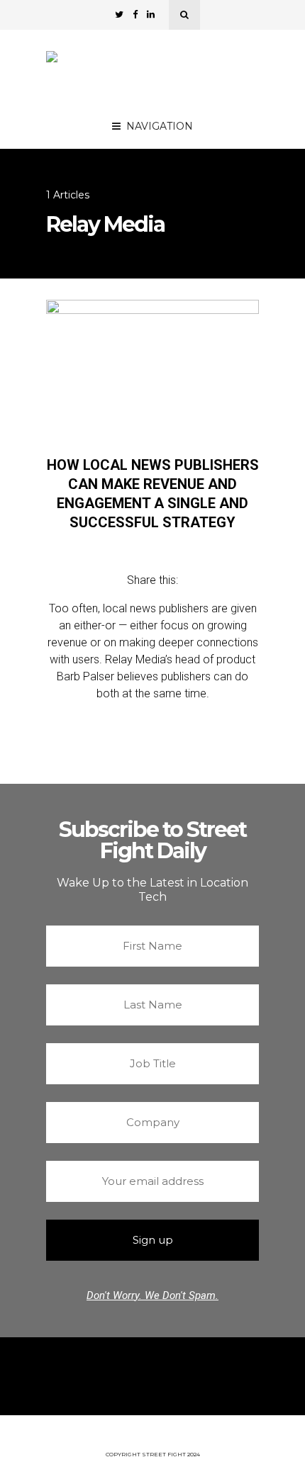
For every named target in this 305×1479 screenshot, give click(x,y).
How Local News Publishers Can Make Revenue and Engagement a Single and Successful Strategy (153, 493)
